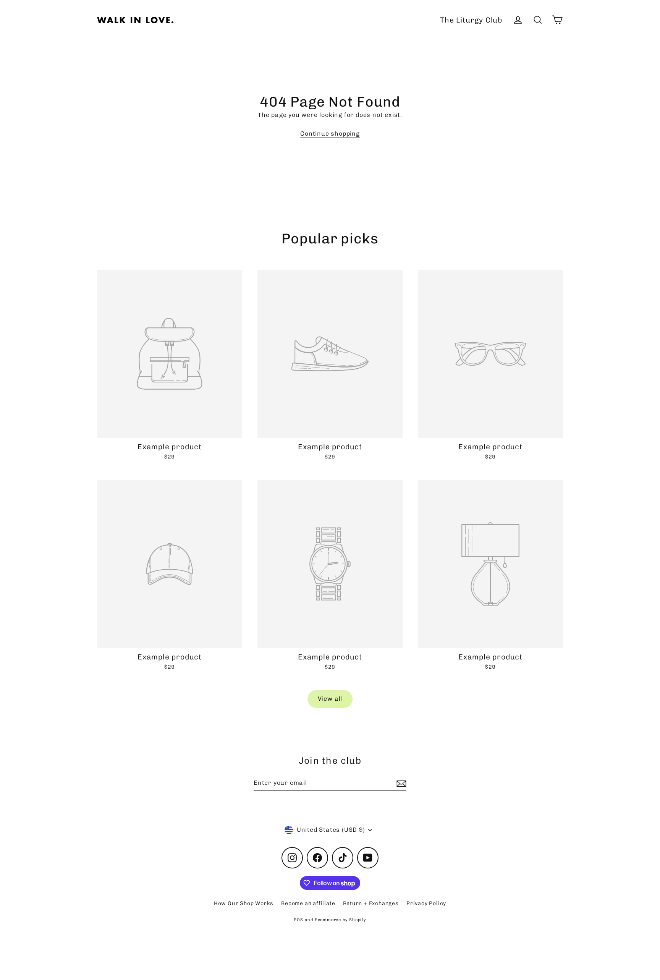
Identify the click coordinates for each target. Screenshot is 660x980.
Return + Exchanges (371, 903)
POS (298, 919)
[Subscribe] (400, 783)
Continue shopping (330, 133)
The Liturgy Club (471, 20)
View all (330, 698)
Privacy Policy (426, 903)
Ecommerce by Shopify (340, 919)
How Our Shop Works (243, 903)
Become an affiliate (308, 903)
